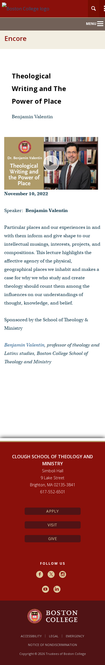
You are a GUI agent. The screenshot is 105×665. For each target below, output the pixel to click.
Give (52, 538)
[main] (52, 250)
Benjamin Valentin (24, 345)
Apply (52, 511)
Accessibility (31, 636)
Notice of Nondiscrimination (52, 645)
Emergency (75, 636)
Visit (52, 524)
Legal (54, 636)
